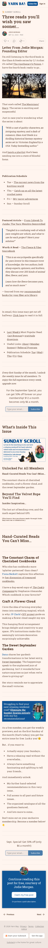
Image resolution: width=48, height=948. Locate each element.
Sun (20, 355)
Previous (10, 914)
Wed (39, 352)
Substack (11, 942)
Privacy (23, 926)
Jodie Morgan (14, 32)
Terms (31, 926)
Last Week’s (13, 332)
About (25, 344)
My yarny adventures (25, 198)
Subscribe (32, 4)
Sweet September (11, 661)
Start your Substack (17, 935)
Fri (14, 355)
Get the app (37, 935)
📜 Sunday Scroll (11, 12)
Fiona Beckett (10, 573)
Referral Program (27, 347)
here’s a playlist (16, 152)
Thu (9, 355)
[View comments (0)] (14, 41)
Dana (5, 654)
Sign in (42, 4)
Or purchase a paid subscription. (24, 901)
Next (39, 914)
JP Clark (15, 614)
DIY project (28, 614)
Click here (18, 315)
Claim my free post (24, 894)
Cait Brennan (14, 335)
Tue (33, 352)
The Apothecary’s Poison (27, 63)
